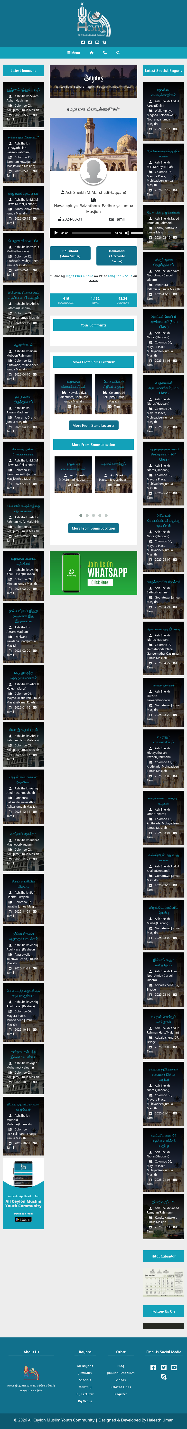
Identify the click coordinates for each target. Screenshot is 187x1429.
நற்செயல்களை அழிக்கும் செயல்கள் (23, 936)
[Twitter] (164, 1367)
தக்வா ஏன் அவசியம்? (23, 137)
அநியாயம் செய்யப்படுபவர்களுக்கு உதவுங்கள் (163, 520)
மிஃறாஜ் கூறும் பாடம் (23, 729)
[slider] (138, 232)
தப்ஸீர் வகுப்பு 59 (163, 1201)
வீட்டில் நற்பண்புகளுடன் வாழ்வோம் (23, 1107)
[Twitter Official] (90, 42)
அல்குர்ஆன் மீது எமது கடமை (163, 857)
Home (78, 87)
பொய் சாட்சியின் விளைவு (23, 884)
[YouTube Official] (97, 42)
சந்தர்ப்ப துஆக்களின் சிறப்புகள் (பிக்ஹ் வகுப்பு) (164, 1074)
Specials (85, 1380)
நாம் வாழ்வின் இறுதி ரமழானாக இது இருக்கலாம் (23, 615)
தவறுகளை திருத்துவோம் (23, 399)
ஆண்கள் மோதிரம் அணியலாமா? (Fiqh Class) (164, 321)
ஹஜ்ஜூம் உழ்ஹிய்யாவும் (23, 89)
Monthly (85, 1387)
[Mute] (127, 233)
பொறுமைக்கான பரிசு (23, 240)
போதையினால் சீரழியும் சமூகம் (113, 384)
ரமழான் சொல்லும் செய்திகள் (163, 1019)
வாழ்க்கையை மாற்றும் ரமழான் (163, 800)
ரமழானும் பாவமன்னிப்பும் (163, 739)
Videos (121, 1380)
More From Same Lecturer (94, 425)
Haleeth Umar (160, 1420)
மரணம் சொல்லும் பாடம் (114, 466)
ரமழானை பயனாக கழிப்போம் (23, 561)
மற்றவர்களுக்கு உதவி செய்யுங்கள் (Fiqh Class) (164, 454)
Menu (75, 52)
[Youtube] (174, 1367)
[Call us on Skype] (104, 42)
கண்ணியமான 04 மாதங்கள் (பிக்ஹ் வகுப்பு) (163, 1140)
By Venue (85, 1401)
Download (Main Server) (70, 253)
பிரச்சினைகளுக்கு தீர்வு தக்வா (163, 153)
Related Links (121, 1387)
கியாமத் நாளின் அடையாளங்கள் (23, 451)
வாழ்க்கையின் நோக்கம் (163, 581)
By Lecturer (85, 1394)
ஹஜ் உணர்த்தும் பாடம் (23, 193)
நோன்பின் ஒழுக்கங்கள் (163, 212)
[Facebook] (153, 1367)
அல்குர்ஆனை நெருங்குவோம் (163, 262)
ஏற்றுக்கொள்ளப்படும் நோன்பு (163, 910)
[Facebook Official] (83, 42)
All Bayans (85, 1366)
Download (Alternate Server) (117, 256)
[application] (98, 233)
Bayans (90, 87)
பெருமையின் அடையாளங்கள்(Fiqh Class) (164, 387)
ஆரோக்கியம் (23, 344)
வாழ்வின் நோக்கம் (23, 833)
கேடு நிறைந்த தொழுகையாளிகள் (23, 675)
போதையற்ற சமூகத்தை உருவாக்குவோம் (23, 993)
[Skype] (164, 1377)
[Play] (56, 233)
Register (120, 1394)
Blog (120, 1366)
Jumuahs (85, 1373)
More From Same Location (93, 528)
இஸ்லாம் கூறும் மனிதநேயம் (163, 962)
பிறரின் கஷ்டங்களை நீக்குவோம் (23, 779)
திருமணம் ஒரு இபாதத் (164, 629)
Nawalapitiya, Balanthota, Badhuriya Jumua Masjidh (93, 208)
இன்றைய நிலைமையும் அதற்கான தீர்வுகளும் (23, 295)
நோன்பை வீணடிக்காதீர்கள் (163, 92)
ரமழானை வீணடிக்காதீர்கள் (73, 384)
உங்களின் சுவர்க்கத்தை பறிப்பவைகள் (23, 508)
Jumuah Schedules (120, 1373)
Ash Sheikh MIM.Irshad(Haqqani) (95, 192)
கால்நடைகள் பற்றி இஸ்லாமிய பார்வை (23, 1054)
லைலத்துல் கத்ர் (164, 685)
